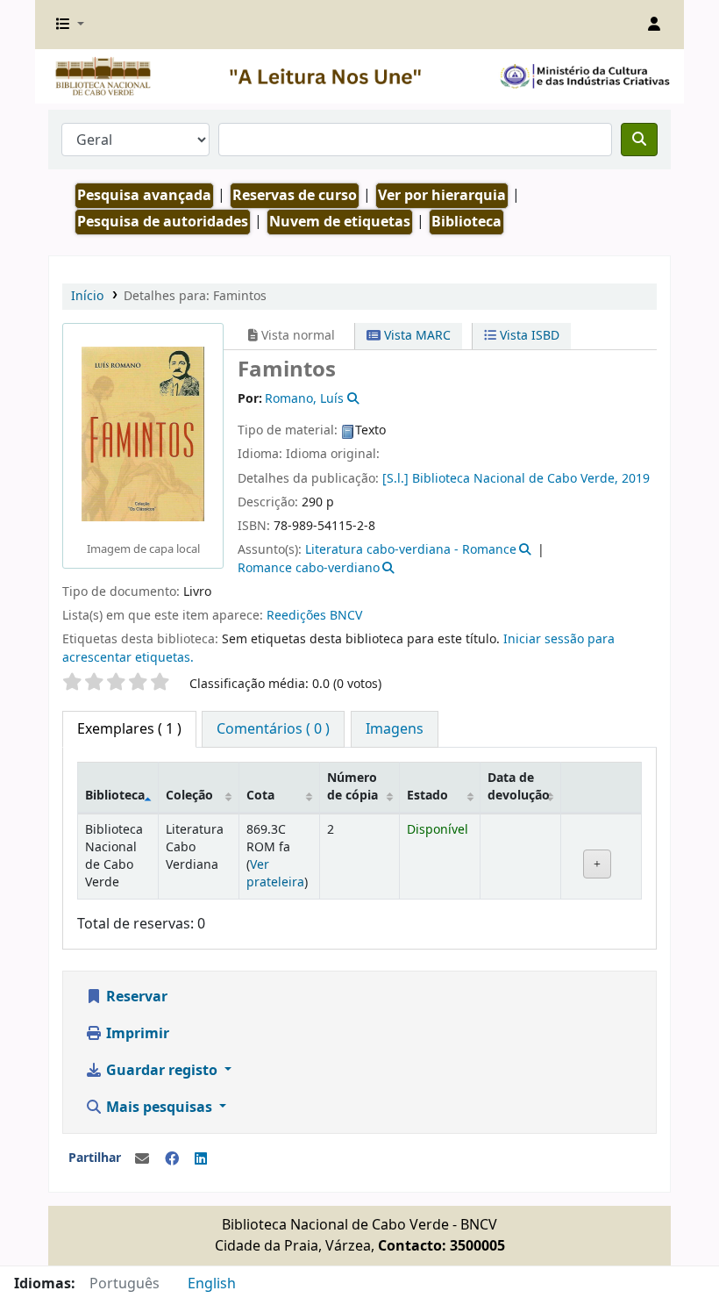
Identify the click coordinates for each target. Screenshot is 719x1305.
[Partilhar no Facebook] (172, 1159)
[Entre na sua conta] (654, 24)
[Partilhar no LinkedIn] (201, 1159)
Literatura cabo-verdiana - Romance (410, 550)
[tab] (273, 729)
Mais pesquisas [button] (159, 1107)
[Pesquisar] (639, 139)
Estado (427, 795)
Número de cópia (352, 787)
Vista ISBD (527, 335)
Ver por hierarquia (442, 195)
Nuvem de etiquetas (339, 222)
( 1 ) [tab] (129, 729)
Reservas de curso (294, 195)
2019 (636, 479)
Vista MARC (416, 335)
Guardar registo (162, 1070)
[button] (70, 24)
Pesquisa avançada (144, 195)
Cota (260, 795)
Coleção (189, 795)
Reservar (135, 996)
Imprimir (136, 1033)
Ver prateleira (275, 874)
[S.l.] (395, 479)
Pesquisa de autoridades (162, 222)
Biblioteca (115, 795)
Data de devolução (519, 787)
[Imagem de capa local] (143, 433)
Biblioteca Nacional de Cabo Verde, (515, 479)
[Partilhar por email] (142, 1159)
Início (87, 296)
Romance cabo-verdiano (309, 568)
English (212, 1283)
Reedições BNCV (314, 615)
